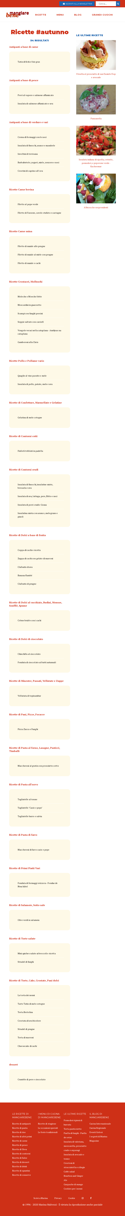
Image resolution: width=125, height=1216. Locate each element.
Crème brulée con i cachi (29, 620)
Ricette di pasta (19, 1127)
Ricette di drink (19, 1166)
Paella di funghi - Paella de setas (75, 1135)
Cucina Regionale (97, 1127)
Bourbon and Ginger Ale (73, 1178)
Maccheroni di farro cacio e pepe (33, 849)
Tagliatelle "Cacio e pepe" (30, 807)
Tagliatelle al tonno (27, 799)
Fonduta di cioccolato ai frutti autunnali (37, 662)
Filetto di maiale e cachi (29, 263)
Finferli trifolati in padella (30, 450)
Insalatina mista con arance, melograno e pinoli (38, 515)
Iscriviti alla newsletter (78, 4)
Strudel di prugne (26, 1029)
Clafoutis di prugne (27, 583)
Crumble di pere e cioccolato (32, 1079)
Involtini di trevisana (28, 153)
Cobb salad (69, 1171)
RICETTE (40, 14)
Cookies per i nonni (73, 1188)
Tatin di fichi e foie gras (29, 61)
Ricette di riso (19, 1132)
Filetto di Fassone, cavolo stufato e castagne (39, 212)
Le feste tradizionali (47, 1132)
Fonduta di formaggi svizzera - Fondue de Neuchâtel (38, 885)
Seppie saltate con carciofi (31, 321)
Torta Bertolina (25, 1012)
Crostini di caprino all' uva (30, 170)
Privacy (58, 1198)
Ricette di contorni (21, 1153)
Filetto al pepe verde (28, 204)
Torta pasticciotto (73, 1128)
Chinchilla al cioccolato (29, 653)
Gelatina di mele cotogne (30, 417)
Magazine (94, 1140)
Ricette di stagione (47, 1123)
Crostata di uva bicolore (29, 1020)
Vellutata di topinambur (29, 695)
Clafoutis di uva (25, 567)
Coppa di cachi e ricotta (29, 550)
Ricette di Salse (19, 1157)
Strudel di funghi (26, 961)
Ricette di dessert (20, 1162)
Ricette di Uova (19, 1149)
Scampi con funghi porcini (30, 313)
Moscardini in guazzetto (29, 304)
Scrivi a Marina (41, 1198)
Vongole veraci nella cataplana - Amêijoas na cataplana (39, 332)
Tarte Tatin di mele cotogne (31, 1003)
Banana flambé (25, 575)
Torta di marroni (26, 1037)
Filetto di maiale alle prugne (31, 246)
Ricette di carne (19, 1140)
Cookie (71, 1198)
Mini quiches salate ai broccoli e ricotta (37, 953)
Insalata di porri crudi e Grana (32, 504)
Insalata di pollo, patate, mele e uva (35, 384)
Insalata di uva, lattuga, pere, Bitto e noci (37, 496)
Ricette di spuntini (21, 1170)
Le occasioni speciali (48, 1127)
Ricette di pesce (20, 1145)
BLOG (78, 14)
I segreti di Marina (98, 1136)
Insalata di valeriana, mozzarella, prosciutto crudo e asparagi (75, 1146)
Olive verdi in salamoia (28, 920)
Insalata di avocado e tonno (74, 1156)
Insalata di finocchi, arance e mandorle (36, 145)
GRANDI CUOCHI (102, 14)
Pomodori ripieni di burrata (73, 1122)
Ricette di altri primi (22, 1136)
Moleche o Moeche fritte (30, 296)
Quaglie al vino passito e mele (32, 375)
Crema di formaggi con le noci (32, 137)
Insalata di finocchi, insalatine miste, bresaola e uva (35, 486)
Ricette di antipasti (21, 1123)
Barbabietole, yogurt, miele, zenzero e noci (38, 162)
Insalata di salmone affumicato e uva (35, 103)
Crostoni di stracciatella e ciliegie (74, 1165)
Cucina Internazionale (100, 1123)
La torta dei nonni (26, 995)
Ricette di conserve (21, 1174)
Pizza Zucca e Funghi (28, 729)
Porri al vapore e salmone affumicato (36, 95)
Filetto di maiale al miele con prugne (35, 254)
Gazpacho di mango (73, 1184)
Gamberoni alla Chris (28, 342)
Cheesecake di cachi (27, 1046)
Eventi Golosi (96, 1132)
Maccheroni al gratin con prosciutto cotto (38, 765)
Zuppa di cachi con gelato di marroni (35, 558)
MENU (60, 14)
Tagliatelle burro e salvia (30, 816)
